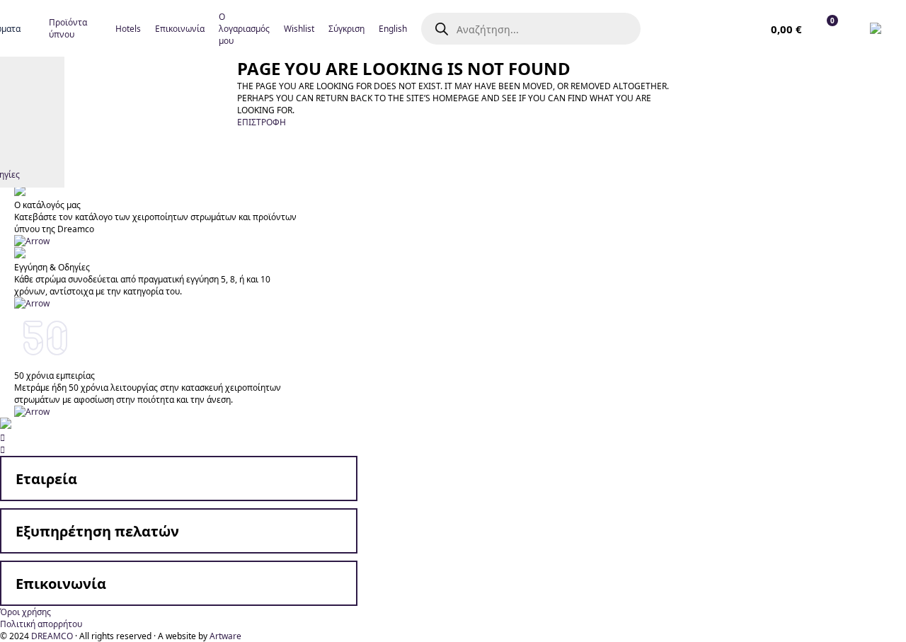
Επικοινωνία (61, 583)
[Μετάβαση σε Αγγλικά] (879, 28)
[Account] (672, 28)
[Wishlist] (704, 28)
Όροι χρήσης (25, 612)
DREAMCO (52, 636)
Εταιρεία (46, 478)
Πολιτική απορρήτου (41, 624)
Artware (225, 636)
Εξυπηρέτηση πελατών (97, 531)
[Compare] (736, 28)
